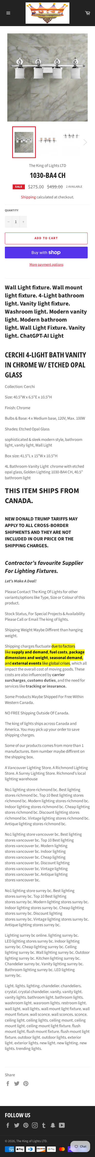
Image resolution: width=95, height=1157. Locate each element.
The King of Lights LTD (31, 1141)
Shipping (28, 197)
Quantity (11, 211)
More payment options (46, 264)
